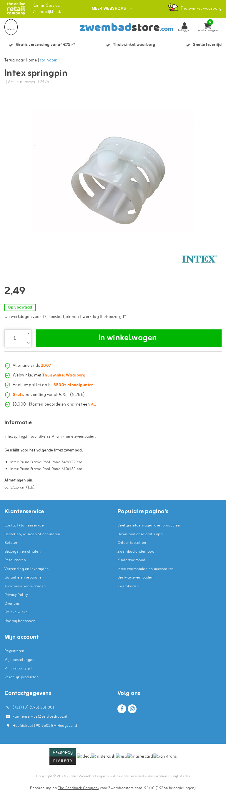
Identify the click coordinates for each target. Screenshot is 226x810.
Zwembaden (128, 586)
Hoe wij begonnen (20, 621)
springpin (49, 60)
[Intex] (199, 259)
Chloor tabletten (131, 543)
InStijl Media (179, 776)
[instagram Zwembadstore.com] (132, 709)
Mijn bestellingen (19, 660)
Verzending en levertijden (26, 569)
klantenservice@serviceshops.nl (40, 717)
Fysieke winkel (16, 612)
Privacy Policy (16, 595)
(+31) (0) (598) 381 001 (33, 707)
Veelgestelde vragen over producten (148, 525)
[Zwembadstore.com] (16, 8)
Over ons (11, 604)
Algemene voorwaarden (25, 586)
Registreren (14, 651)
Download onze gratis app (139, 534)
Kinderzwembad (131, 560)
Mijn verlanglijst (18, 668)
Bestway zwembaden (135, 577)
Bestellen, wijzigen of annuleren (32, 534)
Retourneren (15, 560)
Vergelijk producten (21, 677)
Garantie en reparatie (23, 577)
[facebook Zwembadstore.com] (121, 709)
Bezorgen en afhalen (22, 552)
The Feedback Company (78, 788)
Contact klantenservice (24, 525)
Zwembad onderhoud (135, 552)
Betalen (11, 543)
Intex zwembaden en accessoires (145, 569)
